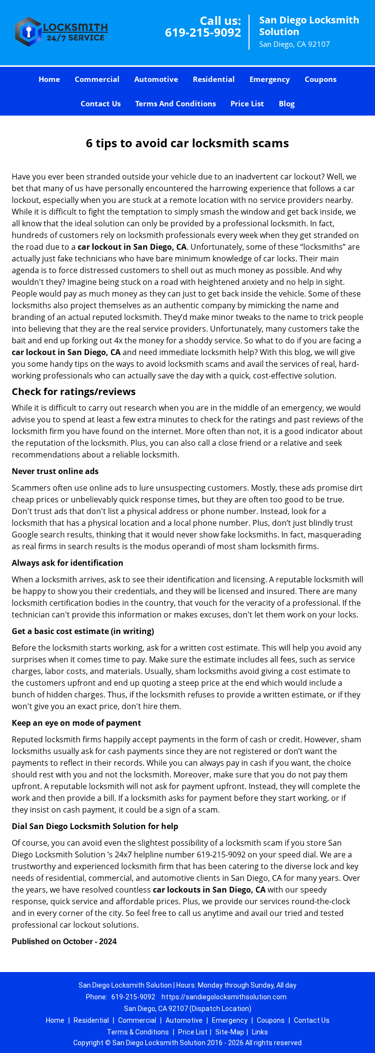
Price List (247, 103)
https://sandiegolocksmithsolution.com (224, 997)
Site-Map (229, 1032)
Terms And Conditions (175, 103)
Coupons (320, 79)
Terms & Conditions (138, 1032)
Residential (214, 79)
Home (49, 79)
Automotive (156, 79)
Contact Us (101, 103)
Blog (286, 103)
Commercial (97, 79)
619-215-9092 (203, 32)
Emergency (270, 79)
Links (260, 1032)
